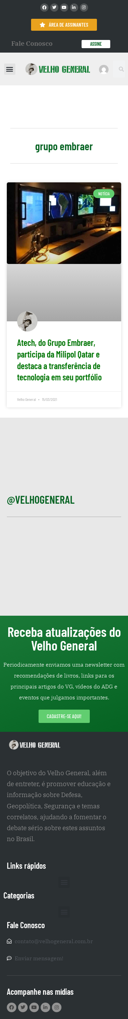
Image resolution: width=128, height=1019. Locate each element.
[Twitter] (54, 7)
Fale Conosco (32, 43)
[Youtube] (64, 7)
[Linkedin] (74, 7)
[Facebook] (44, 7)
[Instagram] (84, 7)
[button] (9, 69)
